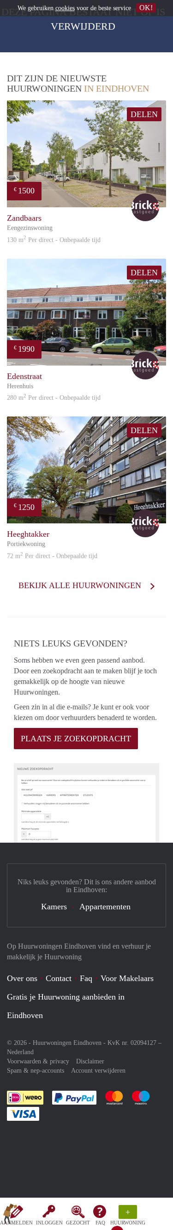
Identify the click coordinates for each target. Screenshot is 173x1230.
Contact (59, 978)
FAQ (100, 1222)
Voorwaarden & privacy (38, 1061)
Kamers (54, 906)
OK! (146, 8)
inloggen (49, 1222)
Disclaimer (90, 1061)
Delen (144, 114)
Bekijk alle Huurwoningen (80, 585)
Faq (86, 978)
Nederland (20, 1052)
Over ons (22, 978)
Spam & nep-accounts (35, 1070)
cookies (65, 8)
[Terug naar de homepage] (10, 1215)
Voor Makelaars (127, 978)
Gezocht (78, 1222)
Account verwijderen (98, 1070)
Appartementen (105, 906)
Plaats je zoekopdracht (76, 738)
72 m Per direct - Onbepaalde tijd (52, 556)
